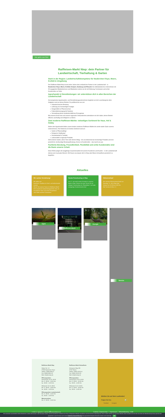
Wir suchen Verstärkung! (42, 178)
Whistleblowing (124, 412)
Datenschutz (104, 412)
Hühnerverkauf (108, 178)
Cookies (95, 412)
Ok (114, 415)
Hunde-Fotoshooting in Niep (78, 178)
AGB (131, 412)
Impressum (113, 412)
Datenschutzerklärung (75, 415)
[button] (41, 57)
